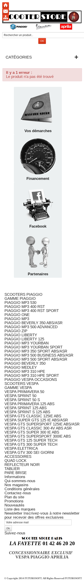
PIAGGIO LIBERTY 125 (24, 339)
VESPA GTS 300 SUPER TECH (30, 444)
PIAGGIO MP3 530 (20, 302)
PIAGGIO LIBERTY (20, 335)
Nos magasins (16, 485)
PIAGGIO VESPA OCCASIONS (30, 379)
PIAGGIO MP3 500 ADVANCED (31, 327)
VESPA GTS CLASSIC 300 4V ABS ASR (38, 428)
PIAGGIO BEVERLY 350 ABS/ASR (33, 323)
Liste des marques (19, 509)
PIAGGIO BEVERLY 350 (24, 363)
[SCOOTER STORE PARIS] (42, 20)
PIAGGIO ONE (17, 315)
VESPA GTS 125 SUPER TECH (30, 440)
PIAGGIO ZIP (15, 331)
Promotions (14, 501)
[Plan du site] (5, 17)
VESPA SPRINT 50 (20, 396)
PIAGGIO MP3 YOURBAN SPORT (33, 347)
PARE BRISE (15, 473)
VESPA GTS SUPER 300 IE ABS (31, 432)
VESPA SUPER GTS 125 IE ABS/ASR (36, 420)
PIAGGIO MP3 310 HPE (24, 371)
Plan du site (14, 497)
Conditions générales (22, 489)
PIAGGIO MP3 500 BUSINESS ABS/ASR (38, 355)
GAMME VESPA (18, 388)
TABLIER (12, 469)
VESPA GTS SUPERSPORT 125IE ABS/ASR (42, 424)
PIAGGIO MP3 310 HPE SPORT (31, 375)
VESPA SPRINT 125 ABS (25, 408)
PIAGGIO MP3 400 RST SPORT (31, 311)
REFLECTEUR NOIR (22, 465)
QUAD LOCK (15, 461)
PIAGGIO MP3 (16, 319)
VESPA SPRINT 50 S (22, 400)
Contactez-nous (17, 493)
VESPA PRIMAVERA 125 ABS (29, 404)
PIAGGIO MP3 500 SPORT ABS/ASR (35, 359)
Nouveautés (14, 505)
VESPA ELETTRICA (21, 448)
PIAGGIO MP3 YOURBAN (26, 343)
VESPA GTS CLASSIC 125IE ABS (32, 416)
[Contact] (5, 11)
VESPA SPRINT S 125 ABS (27, 412)
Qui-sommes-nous (19, 481)
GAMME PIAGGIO (20, 298)
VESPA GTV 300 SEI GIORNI (29, 452)
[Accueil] (5, 5)
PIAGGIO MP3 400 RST (24, 307)
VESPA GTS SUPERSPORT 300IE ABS (37, 436)
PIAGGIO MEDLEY (20, 367)
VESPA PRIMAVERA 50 (24, 392)
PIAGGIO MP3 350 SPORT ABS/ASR (35, 351)
